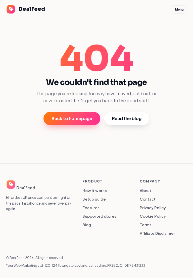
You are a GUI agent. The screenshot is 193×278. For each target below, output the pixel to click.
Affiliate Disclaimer (157, 233)
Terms (146, 224)
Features (91, 207)
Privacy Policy (153, 207)
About (145, 190)
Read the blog (126, 118)
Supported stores (99, 216)
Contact (148, 199)
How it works (94, 190)
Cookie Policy (153, 216)
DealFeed (31, 9)
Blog (86, 224)
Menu (179, 9)
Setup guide (94, 199)
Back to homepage (72, 118)
